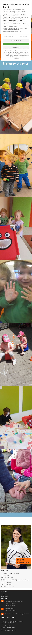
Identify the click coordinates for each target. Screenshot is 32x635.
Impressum (4, 594)
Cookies (19, 31)
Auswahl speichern (16, 40)
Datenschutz (4, 596)
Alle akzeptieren (16, 44)
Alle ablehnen (16, 47)
